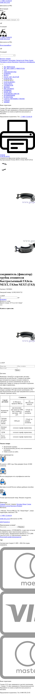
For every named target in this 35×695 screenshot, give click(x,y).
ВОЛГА (6, 75)
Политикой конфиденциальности (10, 537)
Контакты (15, 62)
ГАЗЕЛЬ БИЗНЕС (9, 82)
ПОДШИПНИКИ (9, 95)
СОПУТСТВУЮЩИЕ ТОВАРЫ (14, 98)
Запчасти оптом (5, 506)
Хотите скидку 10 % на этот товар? (11, 303)
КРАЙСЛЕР (7, 92)
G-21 (5, 70)
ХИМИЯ (6, 102)
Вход (9, 45)
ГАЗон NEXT (8, 83)
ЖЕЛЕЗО (7, 87)
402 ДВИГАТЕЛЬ (9, 67)
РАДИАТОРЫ (8, 97)
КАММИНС (8, 90)
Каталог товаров (5, 58)
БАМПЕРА (7, 73)
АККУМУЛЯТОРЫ (10, 72)
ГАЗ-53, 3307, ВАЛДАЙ (11, 77)
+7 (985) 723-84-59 (6, 1)
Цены (27, 60)
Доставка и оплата (6, 62)
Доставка (19, 504)
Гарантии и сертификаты (27, 62)
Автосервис (12, 60)
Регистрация (4, 45)
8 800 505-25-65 (5, 2)
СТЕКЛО (7, 100)
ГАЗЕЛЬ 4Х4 (8, 78)
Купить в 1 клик (5, 301)
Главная (2, 504)
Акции (31, 60)
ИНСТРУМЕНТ (9, 88)
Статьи (29, 504)
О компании (4, 60)
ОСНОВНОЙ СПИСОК (11, 93)
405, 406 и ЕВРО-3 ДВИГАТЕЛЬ (14, 68)
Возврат (19, 506)
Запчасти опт (20, 60)
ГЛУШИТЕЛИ (8, 85)
